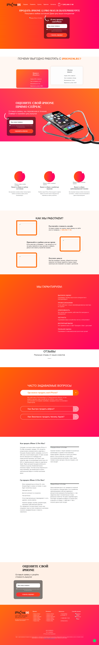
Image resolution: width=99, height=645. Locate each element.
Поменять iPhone (50, 613)
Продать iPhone (36, 613)
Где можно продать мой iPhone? (43, 393)
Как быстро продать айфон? (41, 409)
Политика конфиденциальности (49, 638)
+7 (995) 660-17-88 (67, 4)
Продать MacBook (37, 616)
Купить (39, 4)
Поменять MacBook (51, 616)
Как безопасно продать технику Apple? (46, 417)
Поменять (32, 4)
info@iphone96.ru (64, 620)
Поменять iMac (50, 620)
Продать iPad (36, 615)
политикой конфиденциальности (57, 29)
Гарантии (46, 4)
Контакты (53, 4)
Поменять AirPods (50, 619)
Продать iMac (36, 620)
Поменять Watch (50, 618)
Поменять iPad (50, 615)
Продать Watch (36, 618)
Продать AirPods (36, 619)
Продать (25, 4)
